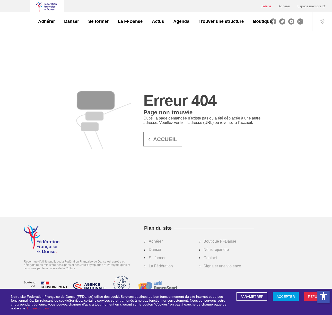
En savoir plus (38, 308)
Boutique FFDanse (219, 241)
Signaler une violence (222, 266)
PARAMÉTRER (251, 296)
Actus (158, 21)
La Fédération (161, 266)
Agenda (181, 21)
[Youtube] (291, 21)
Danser (71, 21)
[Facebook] (273, 21)
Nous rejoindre (216, 249)
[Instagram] (300, 21)
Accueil (165, 139)
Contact (210, 258)
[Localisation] (322, 21)
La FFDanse (130, 21)
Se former (98, 21)
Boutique (262, 21)
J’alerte (266, 6)
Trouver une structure (221, 21)
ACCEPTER (286, 296)
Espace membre (309, 6)
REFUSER (316, 296)
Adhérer (284, 6)
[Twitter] (282, 21)
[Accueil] (42, 239)
